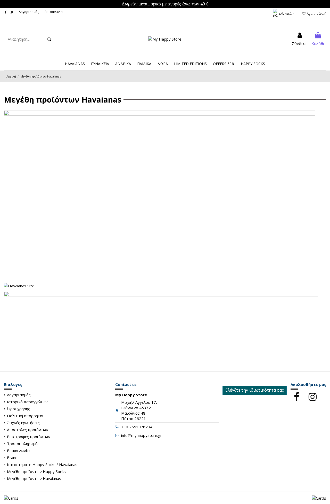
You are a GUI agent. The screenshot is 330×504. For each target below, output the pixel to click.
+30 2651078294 (136, 426)
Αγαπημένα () (316, 13)
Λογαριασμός (29, 12)
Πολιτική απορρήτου (26, 415)
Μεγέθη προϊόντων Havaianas (34, 478)
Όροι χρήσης (18, 408)
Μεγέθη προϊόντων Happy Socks (36, 471)
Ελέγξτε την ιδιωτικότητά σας (254, 390)
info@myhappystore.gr (141, 435)
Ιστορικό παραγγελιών (27, 401)
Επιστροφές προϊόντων (28, 436)
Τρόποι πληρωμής (23, 443)
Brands (13, 457)
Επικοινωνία (54, 12)
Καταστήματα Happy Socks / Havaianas (42, 464)
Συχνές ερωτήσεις (23, 422)
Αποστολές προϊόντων (27, 429)
